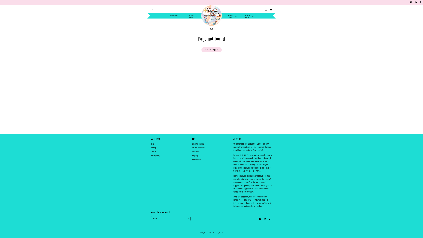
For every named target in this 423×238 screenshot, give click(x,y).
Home (152, 144)
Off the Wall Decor (208, 233)
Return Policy (196, 159)
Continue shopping (211, 50)
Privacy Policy (155, 156)
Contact (153, 152)
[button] (153, 9)
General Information (198, 148)
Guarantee (195, 152)
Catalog (153, 148)
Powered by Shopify (218, 233)
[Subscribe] (188, 218)
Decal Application (198, 144)
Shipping (195, 156)
